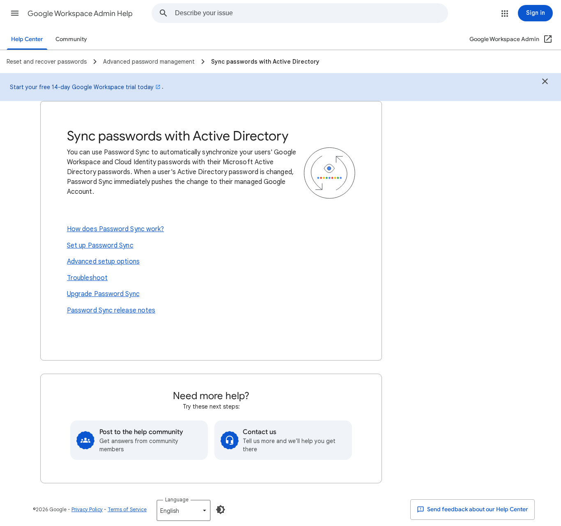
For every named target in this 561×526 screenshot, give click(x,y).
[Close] (545, 82)
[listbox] (183, 510)
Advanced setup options (103, 261)
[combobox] (311, 13)
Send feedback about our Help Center (477, 509)
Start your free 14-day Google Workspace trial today (82, 87)
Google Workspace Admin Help (80, 13)
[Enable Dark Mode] (220, 509)
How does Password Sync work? (115, 229)
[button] (15, 13)
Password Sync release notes (111, 310)
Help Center (27, 39)
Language (177, 499)
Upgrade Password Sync (103, 294)
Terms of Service (127, 509)
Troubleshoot (87, 278)
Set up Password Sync (100, 245)
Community (71, 39)
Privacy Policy (87, 509)
